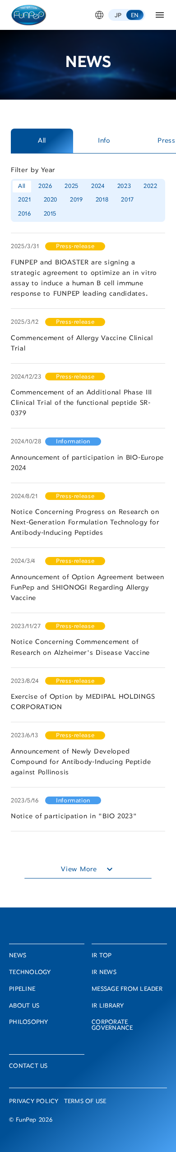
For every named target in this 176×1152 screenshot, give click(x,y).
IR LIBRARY (108, 1006)
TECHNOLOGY (30, 973)
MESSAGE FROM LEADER (127, 990)
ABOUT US (24, 1006)
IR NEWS (104, 973)
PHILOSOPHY (28, 1023)
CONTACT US (28, 1067)
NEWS (17, 956)
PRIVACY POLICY (34, 1102)
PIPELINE (22, 990)
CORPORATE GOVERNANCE (112, 1026)
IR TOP (102, 956)
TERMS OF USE (85, 1102)
